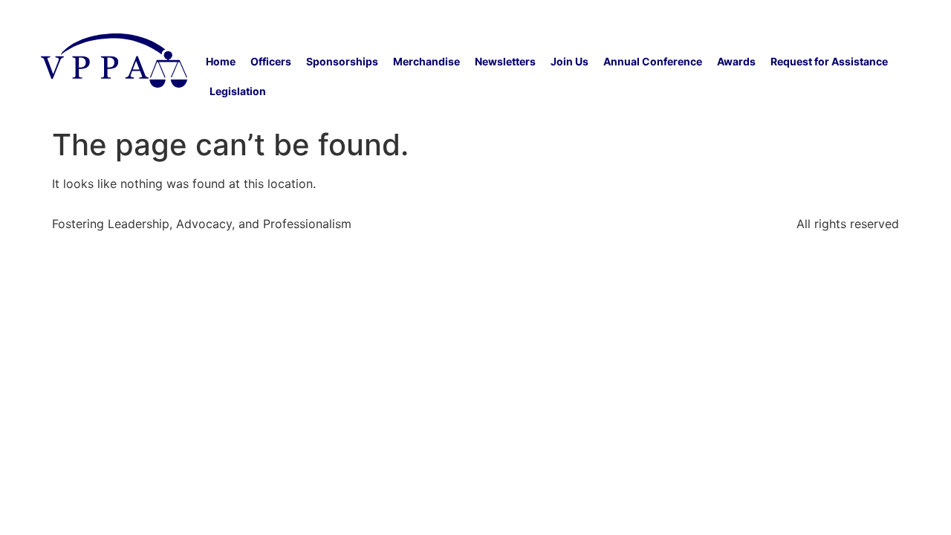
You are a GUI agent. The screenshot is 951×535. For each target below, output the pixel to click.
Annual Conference (652, 61)
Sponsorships (342, 61)
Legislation (238, 91)
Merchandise (426, 61)
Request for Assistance (829, 61)
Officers (270, 61)
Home (221, 61)
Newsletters (505, 61)
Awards (736, 61)
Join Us (569, 61)
